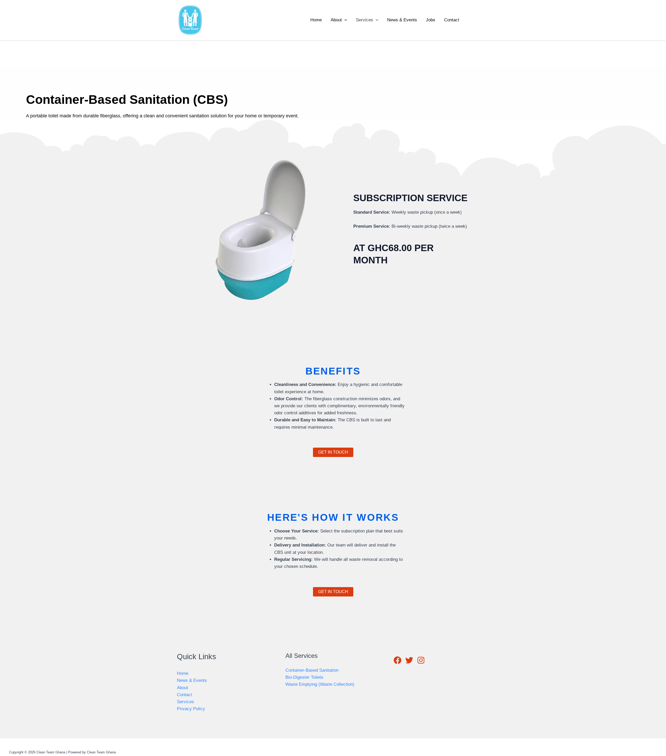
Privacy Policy (191, 708)
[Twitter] (479, 20)
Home (316, 19)
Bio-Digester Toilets (304, 677)
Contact (451, 19)
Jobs (430, 19)
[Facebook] (471, 20)
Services (364, 19)
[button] (344, 20)
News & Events (402, 19)
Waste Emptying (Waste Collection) (319, 684)
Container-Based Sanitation (311, 670)
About (336, 19)
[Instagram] (486, 20)
